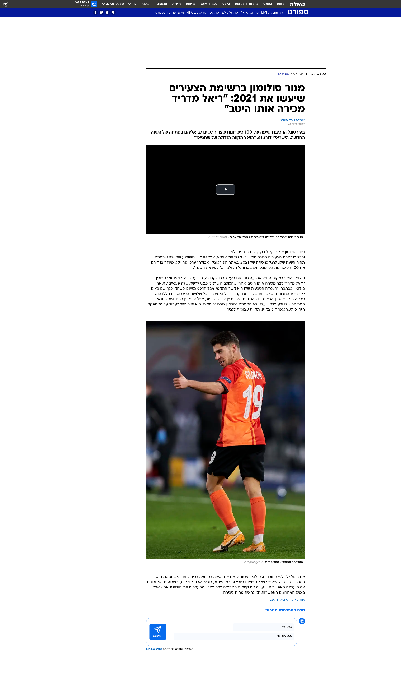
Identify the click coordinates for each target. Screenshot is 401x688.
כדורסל (214, 12)
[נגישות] (5, 4)
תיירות (176, 4)
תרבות (239, 4)
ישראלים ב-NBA (197, 12)
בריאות (190, 4)
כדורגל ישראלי (250, 12)
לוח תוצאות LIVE (272, 12)
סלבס (226, 4)
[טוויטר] (101, 12)
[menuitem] (279, 4)
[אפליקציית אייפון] (107, 12)
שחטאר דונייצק (278, 600)
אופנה (145, 4)
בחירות (253, 4)
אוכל (203, 4)
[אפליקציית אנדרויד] (113, 12)
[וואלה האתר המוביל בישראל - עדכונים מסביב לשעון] (297, 4)
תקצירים (178, 12)
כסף (214, 4)
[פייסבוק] (95, 12)
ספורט (267, 4)
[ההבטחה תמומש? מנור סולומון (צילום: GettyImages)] (225, 443)
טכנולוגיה (161, 4)
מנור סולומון (297, 600)
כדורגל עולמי (230, 12)
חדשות (282, 4)
